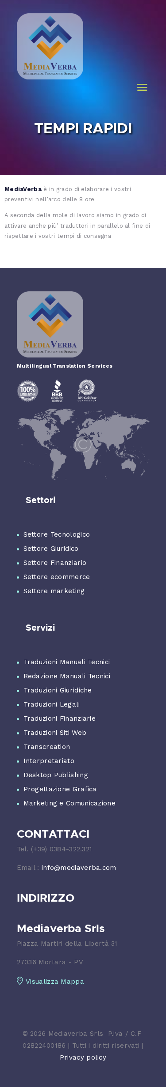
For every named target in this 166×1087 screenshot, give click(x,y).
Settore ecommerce (56, 577)
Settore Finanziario (55, 563)
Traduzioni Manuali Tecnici (66, 662)
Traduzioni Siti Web (55, 733)
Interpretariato (49, 761)
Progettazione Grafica (60, 789)
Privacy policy (83, 1057)
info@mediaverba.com (79, 868)
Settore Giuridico (51, 549)
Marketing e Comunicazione (69, 803)
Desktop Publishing (55, 775)
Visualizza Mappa (55, 981)
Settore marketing (54, 591)
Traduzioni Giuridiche (57, 690)
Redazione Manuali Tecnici (67, 676)
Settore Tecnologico (56, 534)
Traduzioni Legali (51, 704)
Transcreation (46, 747)
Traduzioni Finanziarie (59, 718)
